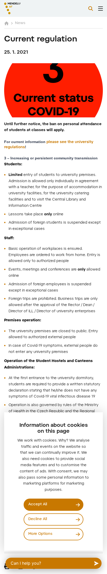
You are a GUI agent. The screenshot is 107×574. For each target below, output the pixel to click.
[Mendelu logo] (30, 8)
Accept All (37, 504)
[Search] (90, 8)
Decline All (37, 519)
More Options (40, 534)
